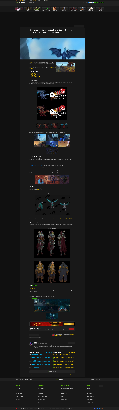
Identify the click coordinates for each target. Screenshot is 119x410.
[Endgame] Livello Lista (91, 390)
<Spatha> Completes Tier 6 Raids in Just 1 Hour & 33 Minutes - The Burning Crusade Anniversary (64, 357)
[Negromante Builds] (90, 396)
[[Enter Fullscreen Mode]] (98, 5)
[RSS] (102, 408)
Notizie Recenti (57, 352)
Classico (30, 0)
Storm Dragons (33, 73)
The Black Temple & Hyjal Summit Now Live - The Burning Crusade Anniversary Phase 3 (64, 358)
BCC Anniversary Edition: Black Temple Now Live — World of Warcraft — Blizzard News (41, 361)
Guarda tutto (49, 352)
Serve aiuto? (20, 408)
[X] (96, 408)
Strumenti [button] (27, 4)
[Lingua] (103, 5)
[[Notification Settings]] (100, 5)
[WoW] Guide (18, 385)
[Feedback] (101, 5)
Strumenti (26, 379)
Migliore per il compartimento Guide (67, 388)
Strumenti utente (26, 408)
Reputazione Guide (41, 394)
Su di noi (31, 408)
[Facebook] (33, 335)
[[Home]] (20, 2)
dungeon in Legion (62, 290)
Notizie (17, 4)
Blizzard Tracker (34, 352)
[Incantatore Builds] (90, 401)
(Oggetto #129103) (68, 168)
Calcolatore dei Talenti (20, 396)
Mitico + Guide (18, 391)
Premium (53, 408)
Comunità (36, 4)
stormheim (33, 337)
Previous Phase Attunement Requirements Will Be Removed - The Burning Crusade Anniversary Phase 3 (64, 365)
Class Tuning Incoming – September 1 (37, 354)
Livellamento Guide (19, 390)
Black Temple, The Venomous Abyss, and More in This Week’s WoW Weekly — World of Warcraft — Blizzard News (41, 357)
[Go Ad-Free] (41, 4)
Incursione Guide (19, 394)
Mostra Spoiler (35, 285)
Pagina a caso (48, 408)
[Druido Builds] (89, 394)
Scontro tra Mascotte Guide (42, 396)
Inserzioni (35, 408)
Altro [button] (46, 4)
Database (21, 4)
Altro (102, 379)
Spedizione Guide (40, 390)
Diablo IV (46, 0)
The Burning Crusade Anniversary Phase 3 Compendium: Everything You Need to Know (64, 360)
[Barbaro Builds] (89, 393)
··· (41, 0)
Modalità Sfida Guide (41, 399)
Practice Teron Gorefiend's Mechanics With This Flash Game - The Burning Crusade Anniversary (64, 361)
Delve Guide (18, 388)
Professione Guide (19, 393)
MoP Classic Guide (41, 385)
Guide (31, 4)
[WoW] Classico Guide (65, 385)
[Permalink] (37, 335)
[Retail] (24, 0)
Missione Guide (40, 393)
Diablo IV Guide (90, 385)
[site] (53, 335)
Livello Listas (89, 391)
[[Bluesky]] (30, 335)
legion (31, 337)
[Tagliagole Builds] (90, 399)
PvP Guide (62, 396)
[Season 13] (89, 388)
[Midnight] (18, 399)
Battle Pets (33, 75)
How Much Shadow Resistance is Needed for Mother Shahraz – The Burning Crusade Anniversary (64, 364)
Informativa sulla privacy (60, 408)
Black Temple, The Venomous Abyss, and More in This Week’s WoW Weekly (41, 360)
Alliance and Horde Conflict (35, 76)
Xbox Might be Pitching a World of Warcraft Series (62, 354)
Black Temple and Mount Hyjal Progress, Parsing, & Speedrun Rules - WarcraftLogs (64, 367)
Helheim (32, 77)
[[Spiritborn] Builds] (90, 402)
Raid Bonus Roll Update (35, 367)
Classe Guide (63, 390)
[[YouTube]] (101, 408)
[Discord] (94, 408)
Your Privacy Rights (41, 408)
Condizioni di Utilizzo (69, 408)
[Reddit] (35, 335)
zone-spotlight (38, 337)
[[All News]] (16, 0)
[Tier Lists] (39, 402)
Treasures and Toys (34, 74)
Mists (39, 0)
